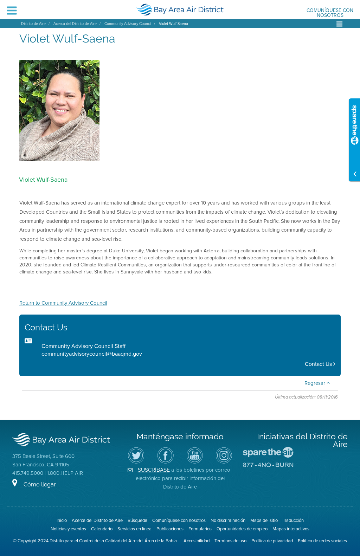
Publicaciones (170, 528)
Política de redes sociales (322, 540)
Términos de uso (230, 540)
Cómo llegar (40, 484)
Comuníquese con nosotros (330, 13)
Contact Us (319, 364)
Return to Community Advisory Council (63, 302)
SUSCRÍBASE (154, 470)
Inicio (62, 520)
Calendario (101, 528)
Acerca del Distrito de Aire (75, 23)
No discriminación (228, 520)
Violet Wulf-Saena (173, 23)
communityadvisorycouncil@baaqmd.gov (91, 353)
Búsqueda (137, 520)
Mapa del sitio (264, 520)
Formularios (200, 528)
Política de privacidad (272, 540)
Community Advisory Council (127, 23)
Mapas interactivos (290, 528)
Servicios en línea (134, 528)
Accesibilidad (197, 540)
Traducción (293, 520)
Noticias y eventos (68, 528)
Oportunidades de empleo (242, 528)
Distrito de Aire (33, 23)
